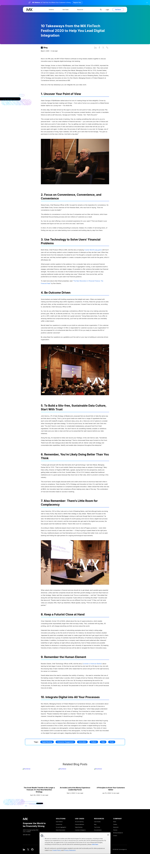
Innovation (82, 742)
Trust (112, 742)
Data (103, 742)
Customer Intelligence (80, 830)
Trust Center (97, 827)
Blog (45, 47)
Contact (115, 835)
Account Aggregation (61, 827)
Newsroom (115, 827)
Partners (115, 830)
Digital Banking (47, 742)
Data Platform (59, 821)
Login (107, 9)
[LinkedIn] (24, 849)
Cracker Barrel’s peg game (93, 250)
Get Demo (118, 9)
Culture (93, 742)
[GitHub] (32, 849)
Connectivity (59, 824)
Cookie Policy (56, 850)
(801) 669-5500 (26, 834)
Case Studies (97, 821)
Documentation (98, 830)
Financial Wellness (79, 824)
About (114, 821)
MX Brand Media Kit (118, 832)
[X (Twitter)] (28, 849)
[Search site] (100, 9)
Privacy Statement (70, 850)
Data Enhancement (60, 830)
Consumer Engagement (65, 742)
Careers (115, 824)
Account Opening (79, 821)
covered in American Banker (92, 664)
